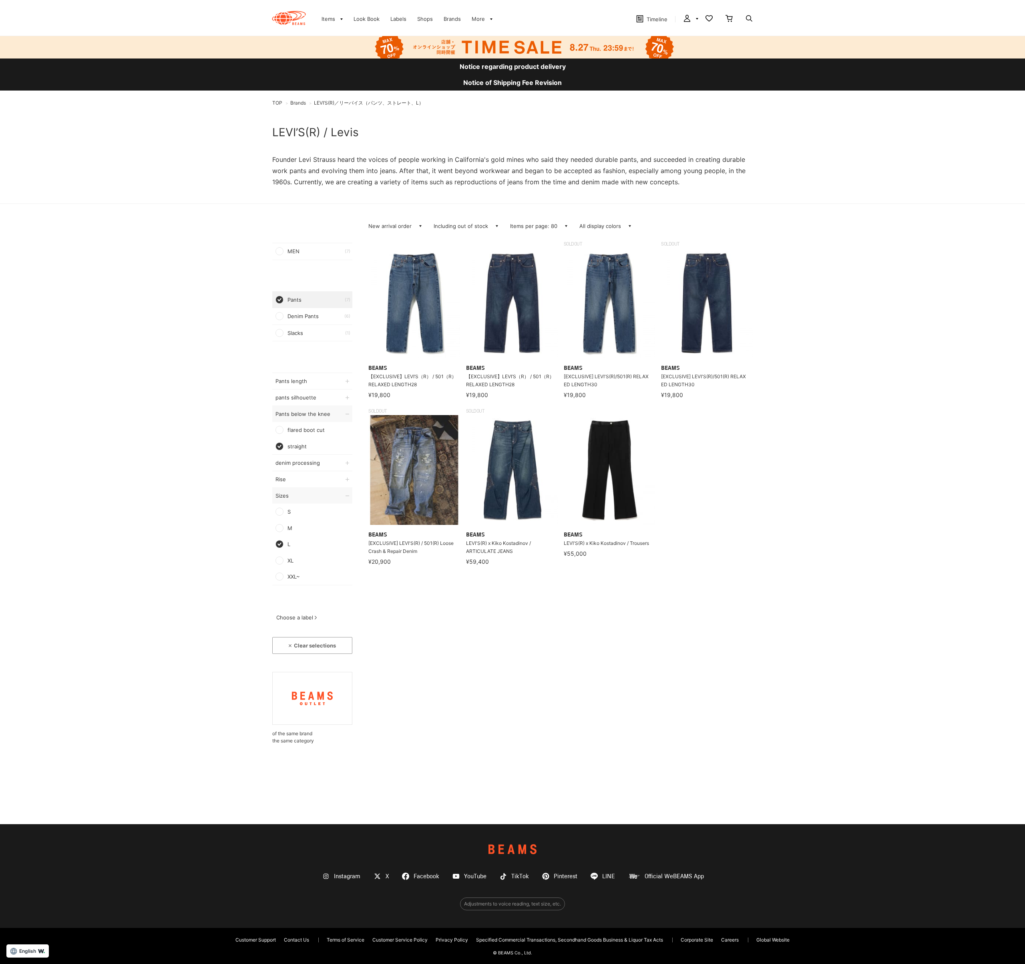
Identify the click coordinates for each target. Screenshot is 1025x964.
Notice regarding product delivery (513, 67)
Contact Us (296, 940)
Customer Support (255, 940)
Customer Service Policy (400, 940)
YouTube (475, 876)
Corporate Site (697, 940)
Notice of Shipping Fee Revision (512, 83)
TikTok (520, 876)
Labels (398, 19)
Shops (425, 19)
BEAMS (512, 849)
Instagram (347, 876)
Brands (452, 19)
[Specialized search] (749, 19)
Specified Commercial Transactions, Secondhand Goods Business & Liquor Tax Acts (569, 940)
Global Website (773, 940)
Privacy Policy (452, 940)
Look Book (367, 19)
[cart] (729, 19)
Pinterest (565, 876)
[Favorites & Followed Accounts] (709, 19)
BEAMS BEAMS (289, 18)
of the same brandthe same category (293, 737)
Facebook (426, 876)
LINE (608, 876)
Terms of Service (345, 940)
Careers (730, 940)
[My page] (690, 19)
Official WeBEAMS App (674, 876)
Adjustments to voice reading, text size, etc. (512, 904)
